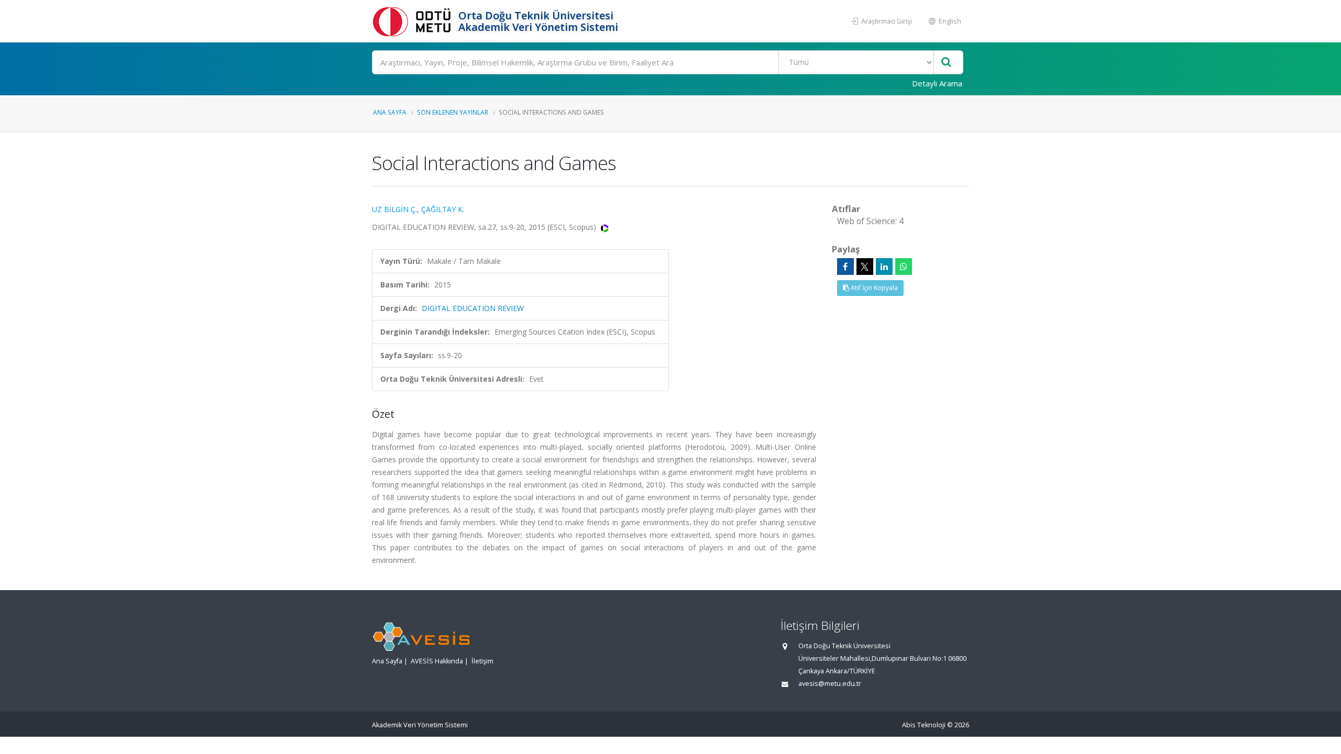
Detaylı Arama (937, 83)
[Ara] (946, 62)
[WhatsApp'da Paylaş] (903, 266)
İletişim (482, 661)
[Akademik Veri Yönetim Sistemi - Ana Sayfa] (414, 21)
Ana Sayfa (389, 112)
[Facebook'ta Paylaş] (845, 266)
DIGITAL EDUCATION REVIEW (473, 308)
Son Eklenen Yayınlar (452, 112)
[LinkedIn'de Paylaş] (884, 266)
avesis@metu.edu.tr (829, 683)
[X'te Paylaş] (864, 266)
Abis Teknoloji (924, 724)
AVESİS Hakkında (437, 661)
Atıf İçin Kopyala (873, 287)
